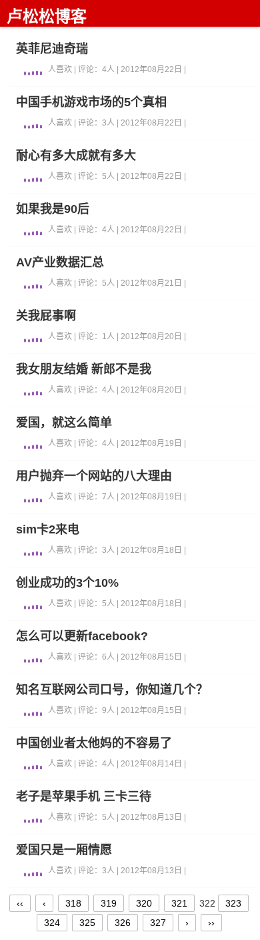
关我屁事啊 (46, 315)
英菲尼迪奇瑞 (52, 48)
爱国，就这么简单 (64, 422)
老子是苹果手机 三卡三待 (83, 796)
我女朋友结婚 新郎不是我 (83, 369)
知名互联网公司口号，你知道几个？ (112, 689)
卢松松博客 (47, 16)
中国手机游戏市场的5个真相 (91, 102)
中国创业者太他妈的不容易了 (94, 743)
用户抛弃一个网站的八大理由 (94, 476)
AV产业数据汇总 (60, 262)
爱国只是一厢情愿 (64, 850)
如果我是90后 (52, 209)
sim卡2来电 (47, 529)
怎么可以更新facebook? (82, 636)
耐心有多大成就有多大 (76, 155)
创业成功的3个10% (67, 583)
